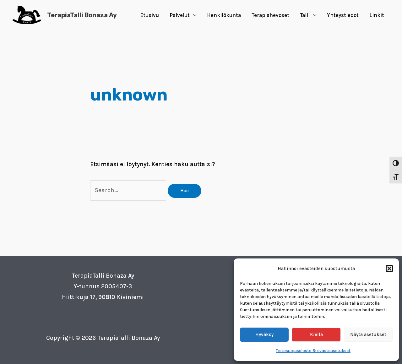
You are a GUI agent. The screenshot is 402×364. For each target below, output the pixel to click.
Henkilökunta (224, 15)
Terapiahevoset (270, 15)
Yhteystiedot (343, 15)
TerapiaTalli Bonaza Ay (82, 15)
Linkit (376, 15)
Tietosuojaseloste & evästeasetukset (313, 350)
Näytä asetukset (368, 334)
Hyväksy (264, 334)
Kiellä (316, 334)
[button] (389, 268)
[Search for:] (129, 190)
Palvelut (180, 15)
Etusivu (149, 15)
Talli (305, 15)
